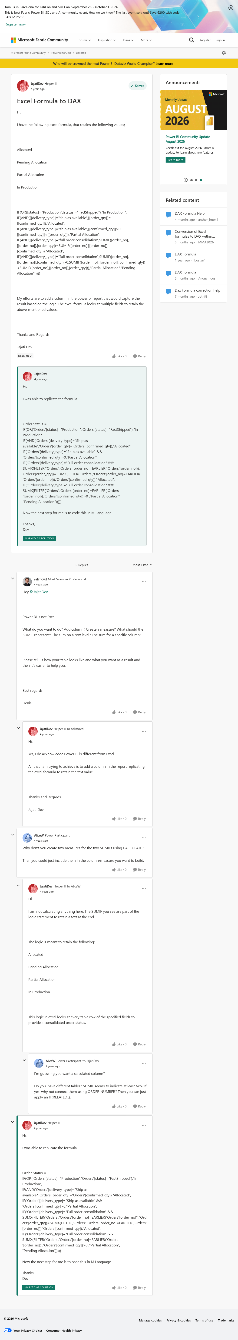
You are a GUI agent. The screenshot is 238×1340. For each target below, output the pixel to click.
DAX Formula (185, 254)
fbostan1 (199, 260)
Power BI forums (61, 52)
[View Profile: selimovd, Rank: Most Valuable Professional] (27, 581)
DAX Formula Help (190, 213)
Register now (15, 24)
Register (205, 40)
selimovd (40, 579)
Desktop (81, 52)
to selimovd (75, 729)
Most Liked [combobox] (142, 565)
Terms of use (204, 1320)
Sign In (220, 40)
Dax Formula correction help (197, 290)
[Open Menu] (224, 53)
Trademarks (226, 1320)
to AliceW (73, 886)
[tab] (191, 180)
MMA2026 (206, 242)
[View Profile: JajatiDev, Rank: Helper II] (23, 86)
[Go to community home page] (39, 40)
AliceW (39, 835)
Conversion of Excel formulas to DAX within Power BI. (193, 234)
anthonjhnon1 (208, 219)
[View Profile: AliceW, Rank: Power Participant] (27, 838)
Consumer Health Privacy (64, 1330)
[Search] (192, 40)
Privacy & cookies (178, 1320)
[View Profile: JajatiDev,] (27, 376)
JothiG (202, 296)
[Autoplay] (185, 180)
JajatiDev (37, 83)
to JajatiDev (91, 1061)
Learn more (164, 63)
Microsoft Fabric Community (28, 52)
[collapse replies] (12, 578)
